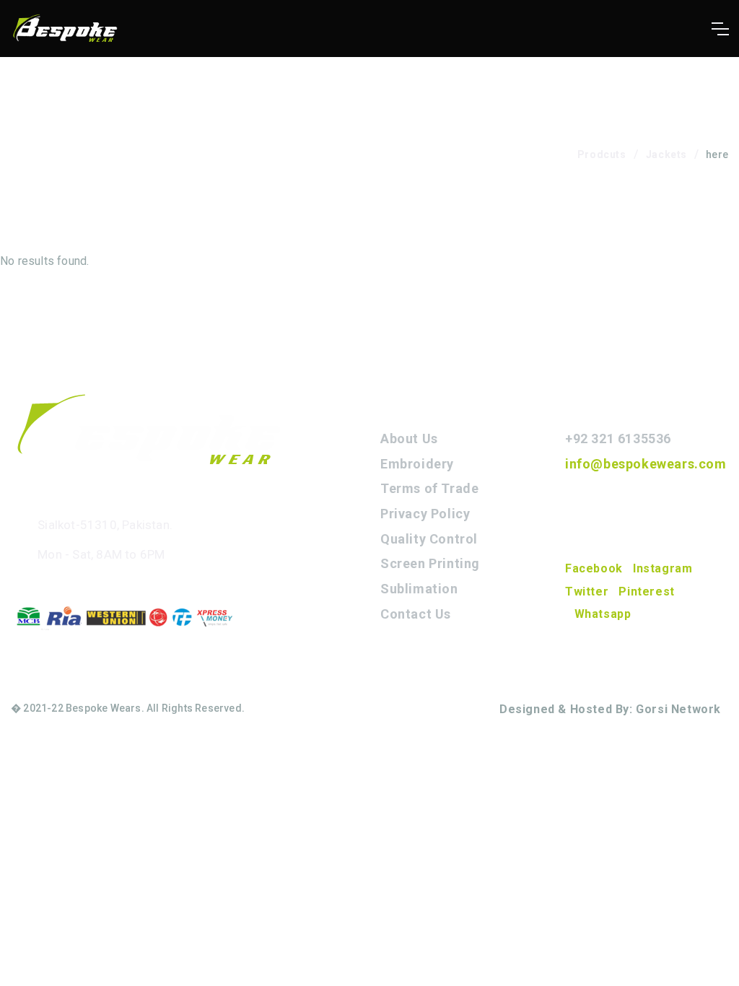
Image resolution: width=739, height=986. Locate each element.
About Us (409, 438)
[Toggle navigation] (720, 28)
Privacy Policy (425, 513)
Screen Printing (430, 563)
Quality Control (429, 538)
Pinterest (646, 591)
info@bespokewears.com (646, 463)
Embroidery (417, 463)
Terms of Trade (429, 488)
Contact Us (415, 613)
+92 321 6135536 (618, 438)
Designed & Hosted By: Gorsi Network (610, 709)
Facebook (594, 568)
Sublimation (419, 588)
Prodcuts (601, 154)
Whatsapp (602, 614)
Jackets (666, 154)
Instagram (662, 568)
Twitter (586, 591)
